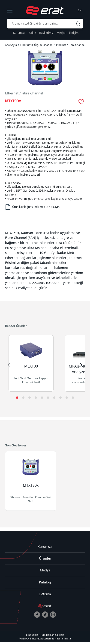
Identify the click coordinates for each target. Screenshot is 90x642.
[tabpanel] (45, 260)
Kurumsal (19, 33)
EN (79, 10)
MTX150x (30, 485)
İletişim (73, 33)
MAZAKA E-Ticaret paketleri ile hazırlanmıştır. (45, 638)
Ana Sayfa (11, 45)
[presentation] (9, 365)
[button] (17, 397)
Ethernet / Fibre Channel (70, 45)
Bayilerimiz (46, 33)
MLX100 (31, 366)
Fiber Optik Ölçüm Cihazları (36, 45)
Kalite (32, 33)
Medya (61, 33)
